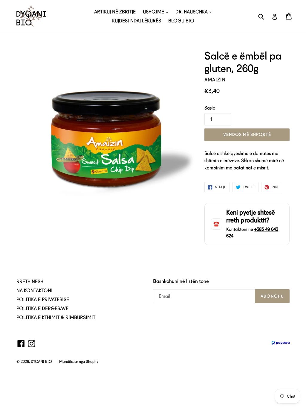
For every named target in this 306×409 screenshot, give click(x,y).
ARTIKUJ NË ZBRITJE (115, 12)
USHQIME (154, 12)
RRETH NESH (29, 281)
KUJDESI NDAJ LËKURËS (136, 21)
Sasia (209, 108)
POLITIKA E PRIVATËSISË (42, 299)
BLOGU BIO (181, 21)
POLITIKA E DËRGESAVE (42, 308)
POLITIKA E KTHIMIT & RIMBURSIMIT (55, 317)
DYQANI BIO (41, 361)
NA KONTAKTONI (34, 290)
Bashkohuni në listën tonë (181, 281)
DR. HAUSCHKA (192, 12)
